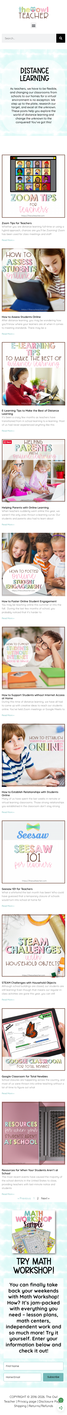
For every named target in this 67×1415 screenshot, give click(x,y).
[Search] (60, 38)
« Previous (24, 1198)
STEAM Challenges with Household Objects (29, 982)
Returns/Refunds (41, 1406)
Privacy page (27, 1401)
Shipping (20, 1406)
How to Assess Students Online (21, 317)
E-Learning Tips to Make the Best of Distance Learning (30, 412)
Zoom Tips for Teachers (17, 223)
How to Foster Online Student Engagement (29, 601)
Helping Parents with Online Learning (25, 507)
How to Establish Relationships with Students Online (30, 793)
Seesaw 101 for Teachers (17, 889)
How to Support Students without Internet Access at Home (33, 696)
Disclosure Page (50, 1401)
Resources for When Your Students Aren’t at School (30, 1171)
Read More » (8, 240)
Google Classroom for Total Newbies (25, 1076)
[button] (33, 25)
